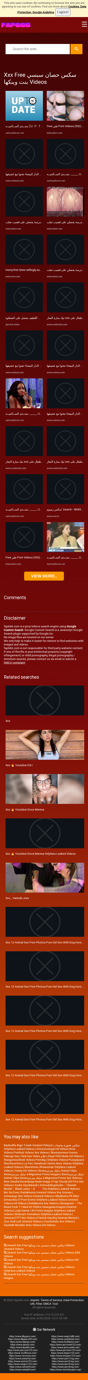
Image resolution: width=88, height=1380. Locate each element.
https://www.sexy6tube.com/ (65, 1339)
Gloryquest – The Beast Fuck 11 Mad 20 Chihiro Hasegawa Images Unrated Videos (43, 1206)
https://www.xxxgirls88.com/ (65, 1336)
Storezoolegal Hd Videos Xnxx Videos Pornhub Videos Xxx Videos (39, 1150)
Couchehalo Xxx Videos (59, 1221)
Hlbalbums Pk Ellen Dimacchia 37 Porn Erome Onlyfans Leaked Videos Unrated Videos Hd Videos (41, 1199)
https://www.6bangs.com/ (22, 1342)
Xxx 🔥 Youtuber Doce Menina (25, 809)
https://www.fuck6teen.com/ (65, 1342)
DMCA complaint (14, 662)
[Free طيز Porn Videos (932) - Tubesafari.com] (24, 551)
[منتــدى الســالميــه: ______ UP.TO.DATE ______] (24, 407)
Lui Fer (28, 1163)
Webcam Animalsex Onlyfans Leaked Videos (43, 1214)
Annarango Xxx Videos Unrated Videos (28, 1196)
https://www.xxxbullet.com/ (22, 1358)
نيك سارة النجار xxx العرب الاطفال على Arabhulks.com (38, 461)
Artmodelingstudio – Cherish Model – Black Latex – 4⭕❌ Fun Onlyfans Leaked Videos (41, 1187)
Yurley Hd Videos (25, 1170)
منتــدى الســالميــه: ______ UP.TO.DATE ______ (34, 413)
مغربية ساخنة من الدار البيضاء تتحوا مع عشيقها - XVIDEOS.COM (42, 174)
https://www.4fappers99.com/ (22, 1339)
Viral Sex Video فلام (33, 1156)
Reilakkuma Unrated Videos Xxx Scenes (46, 1192)
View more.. (44, 576)
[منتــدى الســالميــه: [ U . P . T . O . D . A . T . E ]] (24, 120)
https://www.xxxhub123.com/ (22, 1361)
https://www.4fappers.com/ (22, 1336)
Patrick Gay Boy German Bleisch (58, 1218)
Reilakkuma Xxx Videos (43, 1203)
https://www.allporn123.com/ (65, 1353)
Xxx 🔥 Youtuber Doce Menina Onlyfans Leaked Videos (41, 854)
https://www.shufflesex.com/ (22, 1353)
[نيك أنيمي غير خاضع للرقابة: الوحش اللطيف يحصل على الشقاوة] (24, 311)
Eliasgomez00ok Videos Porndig (24, 1160)
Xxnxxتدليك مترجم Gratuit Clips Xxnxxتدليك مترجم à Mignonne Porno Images (40, 1172)
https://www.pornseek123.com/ (65, 1344)
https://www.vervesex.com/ (22, 1355)
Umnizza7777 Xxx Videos (20, 1218)
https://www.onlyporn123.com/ (65, 1355)
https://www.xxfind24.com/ (22, 1366)
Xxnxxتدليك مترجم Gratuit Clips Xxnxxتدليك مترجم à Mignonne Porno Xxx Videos (44, 1176)
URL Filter (36, 1304)
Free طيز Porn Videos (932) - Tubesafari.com (34, 557)
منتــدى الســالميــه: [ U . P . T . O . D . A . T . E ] (33, 126)
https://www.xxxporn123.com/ (22, 1364)
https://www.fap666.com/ (22, 1347)
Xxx (8, 721)
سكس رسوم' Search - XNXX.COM (67, 509)
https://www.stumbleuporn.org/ (65, 1369)
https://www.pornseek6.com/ (65, 1347)
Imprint (35, 1300)
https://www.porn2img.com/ (65, 1361)
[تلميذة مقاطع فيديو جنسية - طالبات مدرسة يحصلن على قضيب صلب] (24, 215)
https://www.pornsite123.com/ (22, 1350)
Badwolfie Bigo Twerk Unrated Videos (28, 1145)
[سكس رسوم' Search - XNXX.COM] (65, 503)
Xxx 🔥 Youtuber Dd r (19, 765)
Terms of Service (51, 1300)
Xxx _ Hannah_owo (17, 898)
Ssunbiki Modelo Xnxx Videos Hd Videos (29, 1225)
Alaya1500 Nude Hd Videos (64, 1156)
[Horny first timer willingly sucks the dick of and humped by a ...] (24, 263)
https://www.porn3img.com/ (65, 1364)
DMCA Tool (50, 1304)
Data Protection (73, 1300)
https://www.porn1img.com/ (65, 1358)
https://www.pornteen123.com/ (65, 1350)
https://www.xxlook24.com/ (22, 1369)
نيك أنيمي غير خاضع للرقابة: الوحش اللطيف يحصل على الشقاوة (42, 318)
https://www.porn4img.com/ (65, 1366)
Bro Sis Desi (11, 1192)
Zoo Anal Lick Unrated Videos (23, 1221)
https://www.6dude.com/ (22, 1344)
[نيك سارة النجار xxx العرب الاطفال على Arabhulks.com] (24, 455)
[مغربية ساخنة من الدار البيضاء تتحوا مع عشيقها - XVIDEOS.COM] (24, 168)
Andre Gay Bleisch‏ (26, 1185)
